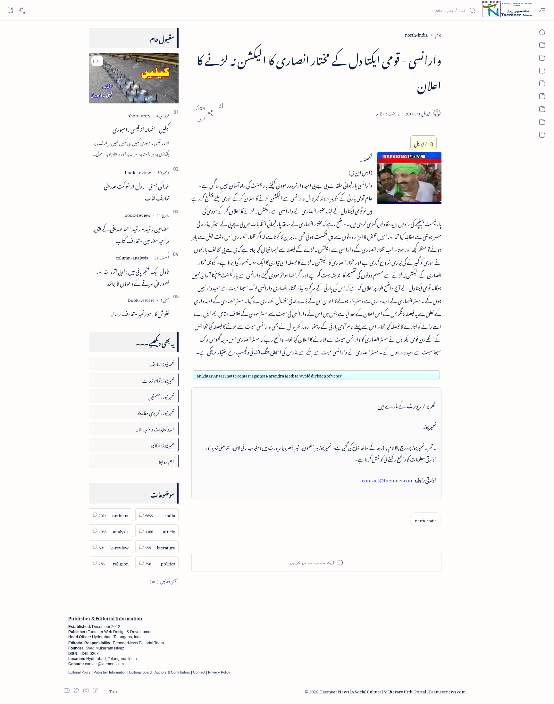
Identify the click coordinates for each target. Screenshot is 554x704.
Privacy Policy (219, 672)
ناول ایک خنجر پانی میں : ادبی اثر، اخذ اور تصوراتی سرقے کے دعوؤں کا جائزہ (133, 276)
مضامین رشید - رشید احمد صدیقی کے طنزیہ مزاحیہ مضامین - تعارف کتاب (131, 233)
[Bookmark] (10, 10)
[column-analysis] (132, 256)
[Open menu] (542, 10)
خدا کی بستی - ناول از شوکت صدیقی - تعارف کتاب (135, 191)
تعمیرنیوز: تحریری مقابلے (156, 412)
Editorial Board (140, 672)
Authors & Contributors (172, 672)
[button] (97, 60)
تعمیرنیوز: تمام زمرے (158, 379)
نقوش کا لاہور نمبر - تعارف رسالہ (140, 312)
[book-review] (138, 171)
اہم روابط (166, 460)
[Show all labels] (164, 580)
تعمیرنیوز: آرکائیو (162, 444)
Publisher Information (110, 672)
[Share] (202, 112)
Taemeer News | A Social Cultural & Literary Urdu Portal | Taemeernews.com (393, 690)
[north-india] (425, 519)
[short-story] (139, 114)
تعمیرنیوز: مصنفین (161, 396)
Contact (199, 672)
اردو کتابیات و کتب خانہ (155, 428)
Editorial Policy (79, 672)
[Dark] (22, 10)
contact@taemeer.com (388, 479)
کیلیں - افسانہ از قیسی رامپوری (141, 128)
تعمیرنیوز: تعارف (161, 363)
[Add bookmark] (220, 105)
